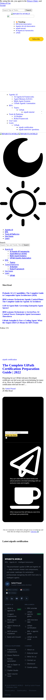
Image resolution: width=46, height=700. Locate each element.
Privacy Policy (32, 1)
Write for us (31, 657)
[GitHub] (22, 598)
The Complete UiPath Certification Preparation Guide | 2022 (20, 368)
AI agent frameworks (11, 615)
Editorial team (32, 653)
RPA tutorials (32, 608)
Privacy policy (10, 690)
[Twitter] (7, 598)
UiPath (18, 33)
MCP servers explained (12, 632)
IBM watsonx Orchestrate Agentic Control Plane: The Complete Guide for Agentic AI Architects (23, 300)
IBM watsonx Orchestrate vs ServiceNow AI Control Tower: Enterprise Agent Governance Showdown (21, 314)
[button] (3, 5)
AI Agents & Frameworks (24, 31)
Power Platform (13, 655)
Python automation (11, 660)
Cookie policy (32, 667)
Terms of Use (5, 3)
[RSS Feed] (26, 598)
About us (30, 650)
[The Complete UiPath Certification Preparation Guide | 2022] (23, 357)
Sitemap (8, 695)
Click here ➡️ (35, 532)
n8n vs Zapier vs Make (13, 666)
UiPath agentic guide (33, 614)
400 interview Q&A (32, 621)
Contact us (31, 660)
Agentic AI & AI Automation (25, 26)
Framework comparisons (12, 651)
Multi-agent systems (11, 621)
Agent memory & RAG (13, 627)
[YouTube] (17, 598)
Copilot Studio (12, 670)
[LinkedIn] (12, 598)
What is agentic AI (14, 609)
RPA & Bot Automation (24, 24)
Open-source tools (12, 675)
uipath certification (9, 359)
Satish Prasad (10, 389)
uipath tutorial (21, 28)
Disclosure (31, 664)
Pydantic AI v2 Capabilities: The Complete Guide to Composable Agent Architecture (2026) (23, 294)
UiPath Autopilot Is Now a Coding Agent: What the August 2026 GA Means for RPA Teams (22, 321)
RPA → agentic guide (32, 632)
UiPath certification (31, 627)
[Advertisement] (23, 67)
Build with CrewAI (14, 637)
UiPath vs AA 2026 (32, 638)
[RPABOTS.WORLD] (19, 134)
